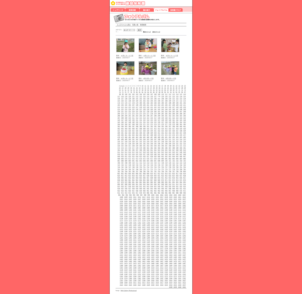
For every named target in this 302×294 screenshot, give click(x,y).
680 (162, 158)
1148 (143, 216)
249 (184, 109)
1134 (148, 214)
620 (151, 152)
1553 (143, 274)
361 (177, 122)
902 (140, 184)
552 (181, 143)
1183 (166, 220)
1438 (166, 257)
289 (122, 115)
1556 (157, 274)
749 (137, 167)
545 (155, 143)
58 (142, 90)
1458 (121, 261)
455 (173, 133)
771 (148, 169)
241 (155, 109)
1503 (121, 268)
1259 (170, 231)
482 (133, 137)
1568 (143, 276)
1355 (130, 246)
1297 (139, 238)
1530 (175, 270)
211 (184, 105)
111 (166, 94)
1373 (143, 248)
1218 (121, 227)
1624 (126, 285)
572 (184, 145)
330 (133, 120)
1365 (175, 246)
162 (144, 101)
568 (170, 145)
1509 (148, 268)
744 (118, 167)
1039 (126, 201)
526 (155, 141)
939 (137, 188)
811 (155, 173)
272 (129, 113)
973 (122, 193)
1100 (130, 210)
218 (140, 107)
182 (148, 103)
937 (129, 188)
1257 (161, 231)
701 (170, 161)
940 (140, 188)
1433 (143, 257)
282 (166, 113)
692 (137, 161)
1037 (184, 199)
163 (148, 101)
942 (148, 188)
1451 (157, 259)
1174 (126, 220)
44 (171, 88)
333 (144, 120)
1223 (143, 227)
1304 (170, 238)
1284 (148, 235)
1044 (148, 201)
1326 (134, 242)
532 (177, 141)
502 (137, 139)
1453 (166, 259)
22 (176, 86)
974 (126, 193)
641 (159, 154)
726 (122, 165)
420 (184, 128)
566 (162, 145)
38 (154, 88)
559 (137, 145)
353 (148, 122)
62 (154, 90)
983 (159, 193)
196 (129, 105)
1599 (148, 280)
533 (181, 141)
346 (122, 122)
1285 (152, 235)
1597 (139, 280)
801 (118, 173)
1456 (179, 259)
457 (181, 133)
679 (159, 158)
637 (144, 154)
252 (126, 111)
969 (177, 191)
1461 (134, 261)
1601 (157, 280)
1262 (184, 231)
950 (177, 188)
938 (133, 188)
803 (126, 173)
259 (151, 111)
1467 (161, 261)
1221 (134, 227)
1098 (121, 210)
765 (126, 169)
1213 (166, 225)
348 (129, 122)
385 (126, 126)
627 (177, 152)
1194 (148, 223)
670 (126, 158)
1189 (126, 223)
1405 (152, 253)
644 (170, 154)
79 (134, 92)
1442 (184, 257)
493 (173, 137)
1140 (175, 214)
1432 (139, 257)
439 (184, 131)
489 (159, 137)
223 (159, 107)
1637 (184, 285)
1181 (157, 220)
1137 (161, 214)
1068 (121, 205)
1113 (121, 212)
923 (148, 186)
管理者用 (143, 25)
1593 (121, 280)
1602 (161, 280)
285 (177, 113)
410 (148, 128)
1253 (143, 231)
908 (162, 184)
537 (126, 143)
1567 (139, 276)
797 (173, 171)
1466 (157, 261)
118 (122, 96)
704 (181, 161)
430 (151, 131)
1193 (143, 223)
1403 (143, 253)
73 (185, 90)
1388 (143, 250)
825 (137, 175)
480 (126, 137)
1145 (130, 216)
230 (184, 107)
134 (181, 96)
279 (155, 113)
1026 (134, 199)
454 (170, 133)
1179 (148, 220)
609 (181, 150)
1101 (134, 210)
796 (170, 171)
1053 (121, 203)
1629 (148, 285)
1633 (166, 285)
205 (162, 105)
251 (122, 111)
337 (159, 120)
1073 (143, 205)
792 (155, 171)
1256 (157, 231)
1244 (170, 229)
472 (166, 135)
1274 (170, 233)
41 (162, 88)
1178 (143, 220)
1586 (157, 278)
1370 (130, 248)
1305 (175, 238)
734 (151, 165)
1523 (143, 270)
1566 (134, 276)
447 (144, 133)
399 (177, 126)
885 (148, 182)
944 (155, 188)
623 (162, 152)
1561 (179, 274)
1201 (179, 223)
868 (155, 180)
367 (129, 124)
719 (166, 163)
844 (137, 178)
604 (162, 150)
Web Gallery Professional (129, 290)
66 (165, 90)
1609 (126, 283)
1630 (152, 285)
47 (179, 88)
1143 (121, 216)
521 (137, 141)
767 (133, 169)
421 (118, 131)
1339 (126, 244)
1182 (161, 220)
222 (155, 107)
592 (118, 150)
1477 (139, 263)
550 (173, 143)
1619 (170, 283)
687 (118, 161)
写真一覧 (135, 25)
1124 (170, 212)
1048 (166, 201)
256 (140, 111)
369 (137, 124)
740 (173, 165)
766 (129, 169)
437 (177, 131)
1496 (157, 265)
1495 (152, 265)
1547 (184, 272)
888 (159, 182)
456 (177, 133)
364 (118, 124)
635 (137, 154)
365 (122, 124)
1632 (161, 285)
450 (155, 133)
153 (181, 98)
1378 (166, 248)
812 (159, 173)
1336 (179, 242)
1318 (166, 240)
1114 (126, 212)
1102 (139, 210)
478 (118, 137)
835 (173, 175)
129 (162, 96)
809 (148, 173)
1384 (126, 250)
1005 (175, 195)
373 (151, 124)
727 (126, 165)
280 (159, 113)
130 (166, 96)
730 (137, 165)
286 (181, 113)
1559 (170, 274)
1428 (121, 257)
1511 (157, 268)
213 (122, 107)
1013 (143, 197)
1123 (166, 212)
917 (126, 186)
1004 (170, 195)
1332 (161, 242)
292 (133, 115)
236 (137, 109)
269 (118, 113)
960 (144, 191)
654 (137, 156)
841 (126, 178)
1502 (184, 265)
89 (162, 92)
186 (162, 103)
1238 (143, 229)
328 (126, 120)
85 (151, 92)
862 (133, 180)
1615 (152, 283)
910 (170, 184)
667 (184, 156)
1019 (170, 197)
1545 (175, 272)
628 (181, 152)
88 (159, 92)
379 (173, 124)
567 (166, 145)
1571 (157, 276)
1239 (148, 229)
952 (184, 188)
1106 (157, 210)
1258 (166, 231)
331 (137, 120)
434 (166, 131)
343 (181, 120)
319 (162, 118)
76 (125, 92)
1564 (126, 276)
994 (130, 195)
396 (166, 126)
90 (165, 92)
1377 (161, 248)
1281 (134, 235)
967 (170, 191)
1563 (121, 276)
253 (129, 111)
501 (133, 139)
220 (148, 107)
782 (118, 171)
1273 (166, 233)
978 (140, 193)
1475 (130, 263)
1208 (143, 225)
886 (151, 182)
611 (118, 152)
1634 (170, 285)
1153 (166, 216)
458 (184, 133)
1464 (148, 261)
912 (177, 184)
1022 (184, 197)
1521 (134, 270)
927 (162, 186)
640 (155, 154)
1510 (152, 268)
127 (155, 96)
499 (126, 139)
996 (137, 195)
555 (122, 145)
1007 (184, 195)
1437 (161, 257)
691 (133, 161)
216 (133, 107)
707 (122, 163)
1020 (175, 197)
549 (170, 143)
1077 (161, 205)
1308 (121, 240)
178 (133, 103)
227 (173, 107)
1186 (179, 220)
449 (151, 133)
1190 (130, 223)
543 (148, 143)
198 (137, 105)
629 (184, 152)
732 (144, 165)
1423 (166, 255)
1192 (139, 223)
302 (170, 115)
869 (159, 180)
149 (166, 98)
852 (166, 178)
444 (133, 133)
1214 (170, 225)
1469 (170, 261)
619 (148, 152)
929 (170, 186)
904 (148, 184)
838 (184, 175)
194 (122, 105)
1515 (175, 268)
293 (137, 115)
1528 (166, 270)
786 (133, 171)
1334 (170, 242)
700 (166, 161)
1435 (152, 257)
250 (118, 111)
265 (173, 111)
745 (122, 167)
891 (170, 182)
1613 (143, 283)
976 (133, 193)
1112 (184, 210)
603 (159, 150)
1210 (152, 225)
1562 (184, 274)
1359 (148, 246)
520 (133, 141)
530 (170, 141)
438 (181, 131)
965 (162, 191)
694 (144, 161)
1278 (121, 235)
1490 (130, 265)
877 (118, 182)
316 (151, 118)
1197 (161, 223)
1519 (126, 270)
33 (140, 88)
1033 (166, 199)
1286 (157, 235)
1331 (157, 242)
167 (162, 101)
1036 (179, 199)
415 (166, 128)
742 (181, 165)
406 (133, 128)
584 (159, 148)
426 (137, 131)
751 (144, 167)
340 (170, 120)
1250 (130, 231)
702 (173, 161)
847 (148, 178)
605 (166, 150)
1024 (126, 199)
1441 (179, 257)
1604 (170, 280)
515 (184, 139)
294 (140, 115)
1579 (126, 278)
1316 (157, 240)
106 (148, 94)
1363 (166, 246)
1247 (184, 229)
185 (159, 103)
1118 (143, 212)
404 (126, 128)
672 (133, 158)
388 (137, 126)
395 (162, 126)
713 (144, 163)
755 (159, 167)
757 (166, 167)
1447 (139, 259)
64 (159, 90)
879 (126, 182)
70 (176, 90)
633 (129, 154)
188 (170, 103)
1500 (175, 265)
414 (162, 128)
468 (151, 135)
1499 (170, 265)
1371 (134, 248)
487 (151, 137)
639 (151, 154)
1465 (152, 261)
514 (181, 139)
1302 (161, 238)
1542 (161, 272)
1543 (166, 272)
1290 (175, 235)
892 (173, 182)
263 (166, 111)
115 (181, 94)
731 (140, 165)
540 (137, 143)
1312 (139, 240)
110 (162, 94)
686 (184, 158)
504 (144, 139)
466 (144, 135)
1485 (175, 263)
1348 (166, 244)
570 (177, 145)
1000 (152, 195)
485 (144, 137)
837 (181, 175)
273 (133, 113)
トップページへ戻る (124, 25)
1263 (121, 233)
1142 (184, 214)
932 (181, 186)
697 (155, 161)
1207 (139, 225)
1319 (170, 240)
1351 (179, 244)
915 (118, 186)
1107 (161, 210)
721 (173, 163)
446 (140, 133)
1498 (166, 265)
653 (133, 156)
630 (118, 154)
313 (140, 118)
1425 (175, 255)
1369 (126, 248)
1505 (130, 268)
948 (170, 188)
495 (181, 137)
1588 (166, 278)
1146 (134, 216)
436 (173, 131)
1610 (130, 283)
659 (155, 156)
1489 (126, 265)
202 (151, 105)
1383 (121, 250)
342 (177, 120)
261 (159, 111)
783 (122, 171)
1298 (143, 238)
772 (151, 169)
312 (137, 118)
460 (122, 135)
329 (129, 120)
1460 (130, 261)
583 (155, 148)
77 (128, 92)
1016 (157, 197)
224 (162, 107)
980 (148, 193)
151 (173, 98)
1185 (175, 220)
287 (184, 113)
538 (129, 143)
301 (166, 115)
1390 (152, 250)
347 (126, 122)
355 (155, 122)
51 (123, 90)
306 (184, 115)
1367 (184, 246)
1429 (126, 257)
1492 (139, 265)
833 (166, 175)
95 (179, 92)
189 (173, 103)
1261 (179, 231)
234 (129, 109)
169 (170, 101)
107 (151, 94)
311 (133, 118)
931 (177, 186)
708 (126, 163)
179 (137, 103)
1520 (130, 270)
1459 (126, 261)
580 (144, 148)
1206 (134, 225)
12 (148, 86)
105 (144, 94)
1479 (148, 263)
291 (129, 115)
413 (159, 128)
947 (166, 188)
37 (151, 88)
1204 (126, 225)
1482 (161, 263)
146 (155, 98)
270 (122, 113)
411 (151, 128)
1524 (148, 270)
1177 (139, 220)
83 (145, 92)
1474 (126, 263)
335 (151, 120)
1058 (143, 203)
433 (162, 131)
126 (151, 96)
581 (148, 148)
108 (155, 94)
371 (144, 124)
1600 (152, 280)
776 (166, 169)
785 (129, 171)
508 (159, 139)
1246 (179, 229)
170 (173, 101)
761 (181, 167)
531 (173, 141)
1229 (170, 227)
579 (140, 148)
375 (159, 124)
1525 (152, 270)
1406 (157, 253)
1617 (161, 283)
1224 (148, 227)
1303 (166, 238)
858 (118, 180)
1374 (148, 248)
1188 (121, 223)
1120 (152, 212)
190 (177, 103)
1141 (179, 214)
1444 (126, 259)
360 (173, 122)
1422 (161, 255)
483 (137, 137)
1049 (170, 201)
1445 (130, 259)
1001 (157, 195)
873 (173, 180)
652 (129, 156)
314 (144, 118)
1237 (139, 229)
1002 (161, 195)
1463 (143, 261)
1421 (157, 255)
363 (184, 122)
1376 (157, 248)
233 (126, 109)
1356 (134, 246)
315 (148, 118)
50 (120, 90)
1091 (157, 208)
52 (125, 90)
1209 (148, 225)
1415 (130, 255)
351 (140, 122)
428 (144, 131)
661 (162, 156)
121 (133, 96)
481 (129, 137)
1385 (130, 250)
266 (177, 111)
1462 (139, 261)
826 (140, 175)
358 (166, 122)
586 (166, 148)
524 (148, 141)
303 (173, 115)
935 (122, 188)
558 (133, 145)
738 (166, 165)
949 (173, 188)
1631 (157, 285)
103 (137, 94)
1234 (126, 229)
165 (155, 101)
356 (159, 122)
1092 (161, 208)
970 (181, 191)
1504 (126, 268)
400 (181, 126)
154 (184, 98)
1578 (121, 278)
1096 (179, 208)
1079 (170, 205)
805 (133, 173)
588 (173, 148)
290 (126, 115)
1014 (148, 197)
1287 (161, 235)
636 (140, 154)
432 (159, 131)
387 (133, 126)
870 (162, 180)
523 (144, 141)
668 (118, 158)
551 (177, 143)
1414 (126, 255)
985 (166, 193)
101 (129, 94)
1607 (184, 280)
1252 (139, 231)
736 (159, 165)
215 (129, 107)
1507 (139, 268)
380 (177, 124)
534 (184, 141)
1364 (170, 246)
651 (126, 156)
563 (151, 145)
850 (159, 178)
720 (170, 163)
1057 (139, 203)
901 (137, 184)
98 (120, 94)
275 (140, 113)
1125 (175, 212)
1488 (121, 265)
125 (148, 96)
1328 (143, 242)
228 (177, 107)
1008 (121, 197)
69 (173, 90)
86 (154, 92)
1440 (175, 257)
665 (177, 156)
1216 (179, 225)
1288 (166, 235)
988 (177, 193)
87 (156, 92)
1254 (148, 231)
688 (122, 161)
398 (173, 126)
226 (170, 107)
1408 (166, 253)
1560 (175, 274)
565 (159, 145)
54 (131, 90)
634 (133, 154)
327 (122, 120)
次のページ (156, 32)
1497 (161, 265)
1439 (170, 257)
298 (155, 115)
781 (184, 169)
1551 (134, 274)
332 (140, 120)
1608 (121, 283)
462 (129, 135)
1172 (184, 218)
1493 (143, 265)
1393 (166, 250)
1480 (152, 263)
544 (151, 143)
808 (144, 173)
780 (181, 169)
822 (126, 175)
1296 (134, 238)
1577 (184, 276)
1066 (179, 203)
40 (159, 88)
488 (155, 137)
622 (159, 152)
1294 (126, 238)
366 (126, 124)
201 (148, 105)
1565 (130, 276)
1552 (139, 274)
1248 (121, 231)
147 (159, 98)
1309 (126, 240)
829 (151, 175)
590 (181, 148)
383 (118, 126)
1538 (143, 272)
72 (182, 90)
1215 (175, 225)
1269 (148, 233)
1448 (143, 259)
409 (144, 128)
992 (123, 195)
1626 (134, 285)
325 (184, 118)
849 (155, 178)
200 (144, 105)
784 (126, 171)
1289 (170, 235)
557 (129, 145)
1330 (152, 242)
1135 (152, 214)
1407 (161, 253)
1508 (143, 268)
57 (140, 90)
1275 (175, 233)
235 (133, 109)
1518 (121, 270)
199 (140, 105)
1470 (175, 261)
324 (181, 118)
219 (144, 107)
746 (126, 167)
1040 (130, 201)
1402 (139, 253)
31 (134, 88)
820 (118, 175)
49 (185, 88)
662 (166, 156)
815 (170, 173)
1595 (130, 280)
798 (177, 171)
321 (170, 118)
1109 (170, 210)
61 (151, 90)
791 (151, 171)
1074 (148, 205)
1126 (179, 212)
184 (155, 103)
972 (118, 193)
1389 (148, 250)
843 (133, 178)
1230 (175, 227)
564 (155, 145)
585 (162, 148)
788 (140, 171)
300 (162, 115)
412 (155, 128)
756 (162, 167)
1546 (179, 272)
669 (122, 158)
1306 (179, 238)
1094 (170, 208)
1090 (152, 208)
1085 (130, 208)
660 (159, 156)
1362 (161, 246)
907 (159, 184)
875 (181, 180)
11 (145, 86)
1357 (139, 246)
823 (129, 175)
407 (137, 128)
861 (129, 180)
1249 (126, 231)
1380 (175, 248)
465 (140, 135)
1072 (139, 205)
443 (129, 133)
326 (118, 120)
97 (185, 92)
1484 (170, 263)
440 (118, 133)
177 (129, 103)
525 (151, 141)
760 (177, 167)
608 (177, 150)
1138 (166, 214)
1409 (170, 253)
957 (133, 191)
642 (162, 154)
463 (133, 135)
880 (129, 182)
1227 (161, 227)
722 (177, 163)
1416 (134, 255)
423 (126, 131)
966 (166, 191)
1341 (134, 244)
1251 (134, 231)
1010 (130, 197)
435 (170, 131)
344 (184, 120)
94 (176, 92)
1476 (134, 263)
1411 (179, 253)
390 (144, 126)
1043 (143, 201)
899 (129, 184)
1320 (175, 240)
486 (148, 137)
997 (141, 195)
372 (148, 124)
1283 (143, 235)
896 (118, 184)
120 (129, 96)
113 (173, 94)
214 (126, 107)
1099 (126, 210)
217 (137, 107)
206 (166, 105)
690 (129, 161)
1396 (179, 250)
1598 (143, 280)
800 (184, 171)
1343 (143, 244)
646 (177, 154)
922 (144, 186)
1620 (175, 283)
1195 (152, 223)
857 (184, 178)
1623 (121, 285)
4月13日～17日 (148, 78)
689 (126, 161)
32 (137, 88)
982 (155, 193)
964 (159, 191)
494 (177, 137)
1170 (175, 218)
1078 (166, 205)
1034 (170, 199)
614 (129, 152)
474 (173, 135)
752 (148, 167)
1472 (184, 261)
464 (137, 135)
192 (184, 103)
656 (144, 156)
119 (126, 96)
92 (171, 92)
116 (184, 94)
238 (144, 109)
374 (155, 124)
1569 (148, 276)
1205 (130, 225)
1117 (139, 212)
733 (148, 165)
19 (168, 86)
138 (126, 98)
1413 (121, 255)
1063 (166, 203)
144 (148, 98)
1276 (179, 233)
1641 (184, 287)
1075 (152, 205)
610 (184, 150)
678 (155, 158)
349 (133, 122)
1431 (134, 257)
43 (168, 88)
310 (129, 118)
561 (144, 145)
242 (159, 109)
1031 (157, 199)
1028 (143, 199)
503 (140, 139)
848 (151, 178)
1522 (139, 270)
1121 (157, 212)
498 (122, 139)
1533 (121, 272)
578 (137, 148)
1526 (157, 270)
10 (142, 86)
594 (126, 150)
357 (162, 122)
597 (137, 150)
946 (162, 188)
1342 (139, 244)
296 (148, 115)
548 (166, 143)
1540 (152, 272)
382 (184, 124)
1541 (157, 272)
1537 (139, 272)
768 (137, 169)
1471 (179, 261)
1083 (121, 208)
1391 (157, 250)
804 (129, 173)
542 (144, 143)
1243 (166, 229)
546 (159, 143)
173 (184, 101)
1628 (143, 285)
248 (181, 109)
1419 (148, 255)
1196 (157, 223)
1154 (170, 216)
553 (184, 143)
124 (144, 96)
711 (137, 163)
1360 (152, 246)
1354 (126, 246)
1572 (161, 276)
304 (177, 115)
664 (173, 156)
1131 (134, 214)
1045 (152, 201)
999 (148, 195)
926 (159, 186)
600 (148, 150)
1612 (139, 283)
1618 (166, 283)
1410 (175, 253)
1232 (184, 227)
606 (170, 150)
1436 (157, 257)
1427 (184, 255)
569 (173, 145)
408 (140, 128)
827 (144, 175)
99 (123, 94)
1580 (130, 278)
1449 (148, 259)
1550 (130, 274)
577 (133, 148)
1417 (139, 255)
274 (137, 113)
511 (170, 139)
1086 (134, 208)
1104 (148, 210)
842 (129, 178)
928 (166, 186)
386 (129, 126)
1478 (143, 263)
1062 (161, 203)
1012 (139, 197)
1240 (152, 229)
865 (144, 180)
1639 (175, 287)
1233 (121, 229)
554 (118, 145)
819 (184, 173)
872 (170, 180)
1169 (170, 218)
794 (162, 171)
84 (148, 92)
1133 (143, 214)
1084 (126, 208)
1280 (130, 235)
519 (129, 141)
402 (118, 128)
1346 (157, 244)
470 (159, 135)
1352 (184, 244)
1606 (179, 280)
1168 (166, 218)
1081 (179, 205)
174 (118, 103)
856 (181, 178)
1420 (152, 255)
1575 (175, 276)
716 (155, 163)
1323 (121, 242)
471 (162, 135)
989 (181, 193)
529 (166, 141)
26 (120, 88)
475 (177, 135)
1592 (184, 278)
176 (126, 103)
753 (151, 167)
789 (144, 171)
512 (173, 139)
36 (148, 88)
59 (145, 90)
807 (140, 173)
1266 (134, 233)
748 (133, 167)
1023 (121, 199)
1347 (161, 244)
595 (129, 150)
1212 (161, 225)
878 (122, 182)
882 (137, 182)
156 (122, 101)
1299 (148, 238)
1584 (148, 278)
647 (181, 154)
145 (151, 98)
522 (140, 141)
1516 (179, 268)
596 (133, 150)
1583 (143, 278)
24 (182, 86)
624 (166, 152)
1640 (179, 287)
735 (155, 165)
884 (144, 182)
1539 (148, 272)
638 (148, 154)
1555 (152, 274)
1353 (121, 246)
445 (137, 133)
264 (170, 111)
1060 (152, 203)
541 (140, 143)
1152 (161, 216)
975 (129, 193)
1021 (179, 197)
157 (126, 101)
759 (173, 167)
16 (159, 86)
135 (184, 96)
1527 (161, 270)
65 (162, 90)
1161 (134, 218)
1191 (134, 223)
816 (173, 173)
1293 (121, 238)
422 (122, 131)
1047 (161, 201)
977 (137, 193)
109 (159, 94)
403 (122, 128)
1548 (121, 274)
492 (170, 137)
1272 (161, 233)
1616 (157, 283)
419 (181, 128)
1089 (148, 208)
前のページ (147, 32)
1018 (166, 197)
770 (144, 169)
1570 (152, 276)
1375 (152, 248)
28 (125, 88)
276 (144, 113)
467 (148, 135)
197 (133, 105)
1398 (121, 253)
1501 (179, 265)
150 (170, 98)
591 (184, 148)
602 (155, 150)
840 (122, 178)
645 (173, 154)
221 (151, 107)
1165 (152, 218)
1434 (148, 257)
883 (140, 182)
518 (126, 141)
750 (140, 167)
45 (173, 88)
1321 (179, 240)
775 (162, 169)
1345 (152, 244)
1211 (157, 225)
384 (122, 126)
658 (151, 156)
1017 (161, 197)
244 (166, 109)
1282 (139, 235)
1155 (175, 216)
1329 (148, 242)
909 (166, 184)
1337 (184, 242)
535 (118, 143)
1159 (126, 218)
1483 (166, 263)
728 (129, 165)
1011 (134, 197)
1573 (166, 276)
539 (133, 143)
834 (170, 175)
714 (148, 163)
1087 (139, 208)
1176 (134, 220)
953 (118, 191)
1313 (143, 240)
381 (181, 124)
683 (173, 158)
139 (129, 98)
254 (133, 111)
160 (137, 101)
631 (122, 154)
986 (170, 193)
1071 (134, 205)
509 (162, 139)
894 (181, 182)
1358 (143, 246)
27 (123, 88)
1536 (134, 272)
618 (144, 152)
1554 (148, 274)
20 (171, 86)
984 (162, 193)
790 (148, 171)
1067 (184, 203)
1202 (184, 223)
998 (145, 195)
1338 (121, 244)
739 (170, 165)
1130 (130, 214)
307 (118, 118)
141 (137, 98)
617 (140, 152)
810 (151, 173)
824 (133, 175)
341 (173, 120)
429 (148, 131)
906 (155, 184)
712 (140, 163)
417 (173, 128)
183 (151, 103)
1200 (175, 223)
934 (118, 188)
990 (184, 193)
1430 (130, 257)
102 (133, 94)
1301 (157, 238)
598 (140, 150)
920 (137, 186)
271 (126, 113)
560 (140, 145)
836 (177, 175)
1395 (175, 250)
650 (122, 156)
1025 (130, 199)
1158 (121, 218)
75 (123, 92)
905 (151, 184)
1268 (143, 233)
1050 (175, 201)
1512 (161, 268)
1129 (126, 214)
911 (173, 184)
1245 (175, 229)
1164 (148, 218)
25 (185, 86)
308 (122, 118)
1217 (184, 225)
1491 (134, 265)
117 (118, 96)
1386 (134, 250)
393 (155, 126)
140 (133, 98)
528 (162, 141)
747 (129, 167)
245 (170, 109)
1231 (179, 227)
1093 (166, 208)
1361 (157, 246)
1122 (161, 212)
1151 (157, 216)
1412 (184, 253)
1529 (170, 270)
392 (151, 126)
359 (170, 122)
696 (151, 161)
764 (122, 169)
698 (159, 161)
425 (133, 131)
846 (144, 178)
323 (177, 118)
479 (122, 137)
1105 (152, 210)
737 (162, 165)
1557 (161, 274)
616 (137, 152)
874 (177, 180)
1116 (134, 212)
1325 (130, 242)
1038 (121, 201)
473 (170, 135)
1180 (152, 220)
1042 (139, 201)
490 (162, 137)
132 (173, 96)
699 (162, 161)
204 (159, 105)
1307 (184, 238)
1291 (179, 235)
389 (140, 126)
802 (122, 173)
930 (173, 186)
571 (181, 145)
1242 (161, 229)
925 (155, 186)
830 (155, 175)
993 (127, 195)
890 (166, 182)
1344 (148, 244)
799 (181, 171)
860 (126, 180)
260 (155, 111)
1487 (184, 263)
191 (181, 103)
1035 (175, 199)
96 (182, 92)
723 (181, 163)
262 (162, 111)
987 (173, 193)
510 (166, 139)
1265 (130, 233)
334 (148, 120)
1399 (126, 253)
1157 (184, 216)
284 (173, 113)
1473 (121, 263)
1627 (139, 285)
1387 (139, 250)
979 (144, 193)
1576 (179, 276)
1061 (157, 203)
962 (151, 191)
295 (144, 115)
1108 (166, 210)
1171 (179, 218)
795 (166, 171)
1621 (179, 283)
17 (162, 86)
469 (155, 135)
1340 (130, 244)
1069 (126, 205)
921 (140, 186)
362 (181, 122)
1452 (161, 259)
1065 (175, 203)
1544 (170, 272)
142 (140, 98)
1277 (184, 233)
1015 (152, 197)
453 (166, 133)
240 (151, 109)
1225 (152, 227)
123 (140, 96)
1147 (139, 216)
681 (166, 158)
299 (159, 115)
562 (148, 145)
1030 (152, 199)
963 (155, 191)
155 (118, 101)
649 (118, 156)
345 (118, 122)
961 (148, 191)
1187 (184, 220)
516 (118, 141)
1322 (184, 240)
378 (170, 124)
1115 (130, 212)
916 (122, 186)
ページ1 (121, 86)
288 (118, 115)
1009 (126, 197)
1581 (134, 278)
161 (140, 101)
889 (162, 182)
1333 (166, 242)
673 (137, 158)
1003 (166, 195)
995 (134, 195)
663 (170, 156)
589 (177, 148)
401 (184, 126)
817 (177, 173)
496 (184, 137)
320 (166, 118)
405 (129, 128)
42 (165, 88)
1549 (126, 274)
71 (179, 90)
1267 (139, 233)
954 (122, 191)
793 (159, 171)
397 (170, 126)
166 (159, 101)
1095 (175, 208)
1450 (152, 259)
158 (129, 101)
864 (140, 180)
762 (184, 167)
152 (177, 98)
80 (137, 92)
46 (176, 88)
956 (129, 191)
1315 (152, 240)
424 (129, 131)
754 (155, 167)
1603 (166, 280)
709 (129, 163)
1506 (134, 268)
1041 (134, 201)
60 (148, 90)
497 (118, 139)
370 (140, 124)
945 (159, 188)
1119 (148, 212)
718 (162, 163)
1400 (130, 253)
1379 (170, 248)
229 (181, 107)
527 (159, 141)
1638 (170, 287)
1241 (157, 229)
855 (177, 178)
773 (155, 169)
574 (122, 148)
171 (177, 101)
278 (151, 113)
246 (173, 109)
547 (162, 143)
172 (181, 101)
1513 (166, 268)
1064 (170, 203)
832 (162, 175)
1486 (179, 263)
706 (118, 163)
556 (126, 145)
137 (122, 98)
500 (129, 139)
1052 (184, 201)
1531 (179, 270)
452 (162, 133)
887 (155, 182)
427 (140, 131)
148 (162, 98)
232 (122, 109)
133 (177, 96)
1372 (139, 248)
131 (170, 96)
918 (129, 186)
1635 (175, 285)
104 (140, 94)
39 (156, 88)
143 (144, 98)
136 (118, 98)
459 (118, 135)
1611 (134, 283)
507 (155, 139)
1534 (126, 272)
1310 (130, 240)
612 (122, 152)
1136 (157, 214)
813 (162, 173)
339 (166, 120)
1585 (152, 278)
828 (148, 175)
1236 (134, 229)
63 (156, 90)
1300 (152, 238)
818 (181, 173)
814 (166, 173)
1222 (139, 227)
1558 (166, 274)
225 (166, 107)
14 (154, 86)
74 (120, 92)
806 (137, 173)
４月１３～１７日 (127, 55)
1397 (184, 250)
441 (122, 133)
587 (170, 148)
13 (151, 86)
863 (137, 180)
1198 (166, 223)
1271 (157, 233)
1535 (130, 272)
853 (170, 178)
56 (137, 90)
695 (148, 161)
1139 (170, 214)
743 (184, 165)
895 (184, 182)
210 (181, 105)
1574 (170, 276)
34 (142, 88)
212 (118, 107)
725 (118, 165)
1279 (126, 235)
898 (126, 184)
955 (126, 191)
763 (118, 169)
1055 (130, 203)
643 (166, 154)
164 (151, 101)
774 (159, 169)
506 (151, 139)
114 (177, 94)
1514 (170, 268)
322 (173, 118)
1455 (175, 259)
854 (173, 178)
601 (151, 150)
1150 (152, 216)
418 (177, 128)
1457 (184, 259)
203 (155, 105)
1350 (175, 244)
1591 (179, 278)
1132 (139, 214)
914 (184, 184)
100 (126, 94)
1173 (121, 220)
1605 (175, 280)
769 (140, 169)
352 (144, 122)
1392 (161, 250)
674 (140, 158)
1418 (143, 255)
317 (155, 118)
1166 (157, 218)
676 (148, 158)
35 (145, 88)
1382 (184, 248)
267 (181, 111)
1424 (170, 255)
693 (140, 161)
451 (159, 133)
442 (126, 133)
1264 (126, 233)
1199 (170, 223)
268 (184, 111)
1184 (170, 220)
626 (173, 152)
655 (140, 156)
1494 (148, 265)
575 (126, 148)
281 (162, 113)
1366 (179, 246)
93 (173, 92)
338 (162, 120)
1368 (121, 248)
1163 (143, 218)
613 (126, 152)
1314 (148, 240)
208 (173, 105)
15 (156, 86)
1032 (161, 199)
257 (144, 111)
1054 (126, 203)
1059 (148, 203)
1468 (166, 261)
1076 (157, 205)
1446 (134, 259)
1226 (157, 227)
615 (133, 152)
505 (148, 139)
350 (137, 122)
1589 (170, 278)
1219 (126, 227)
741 (177, 165)
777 (170, 169)
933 (184, 186)
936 (126, 188)
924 (151, 186)
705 (184, 161)
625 (170, 152)
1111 (179, 210)
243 (162, 109)
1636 (179, 285)
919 (133, 186)
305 (181, 115)
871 (166, 180)
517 (122, 141)
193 (118, 105)
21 (173, 86)
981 (151, 193)
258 (148, 111)
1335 (175, 242)
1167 (161, 218)
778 (173, 169)
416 (170, 128)
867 (151, 180)
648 (184, 154)
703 (177, 161)
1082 (184, 205)
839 (118, 178)
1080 (175, 205)
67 (168, 90)
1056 (134, 203)
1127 (184, 212)
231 (118, 109)
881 (133, 182)
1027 (139, 199)
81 (140, 92)
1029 (148, 199)
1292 (184, 235)
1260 (175, 231)
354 (151, 122)
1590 (175, 278)
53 (128, 90)
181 (144, 103)
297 (151, 115)
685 (181, 158)
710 (133, 163)
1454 (170, 259)
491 (166, 137)
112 (170, 94)
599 (144, 150)
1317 (161, 240)
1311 (134, 240)
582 (151, 148)
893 (177, 182)
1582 (139, 278)
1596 (134, 280)
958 (137, 191)
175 (122, 103)
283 (170, 113)
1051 (179, 201)
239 (148, 109)
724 (184, 163)
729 (133, 165)
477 (184, 135)
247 (177, 109)
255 (137, 111)
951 (181, 188)
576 (129, 148)
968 (173, 191)
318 (159, 118)
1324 (126, 242)
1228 (166, 227)
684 (177, 158)
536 (122, 143)
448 (148, 133)
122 (137, 96)
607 (173, 150)
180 (140, 103)
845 (140, 178)
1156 (179, 216)
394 (159, 126)
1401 (134, 253)
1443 (121, 259)
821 (122, 175)
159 (133, 101)
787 (137, 171)
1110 (175, 210)
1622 (184, 283)
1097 (184, 208)
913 (181, 184)
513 (177, 139)
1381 (179, 248)
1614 (148, 283)
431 (155, 131)
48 (182, 88)
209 (177, 105)
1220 (130, 227)
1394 (170, 250)
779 (177, 169)
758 (170, 167)
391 (148, 126)
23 (179, 86)
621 (155, 152)
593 (122, 150)
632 (126, 154)
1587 (161, 278)
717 (159, 163)
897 (122, 184)
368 (133, 124)
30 (131, 88)
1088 (143, 208)
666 (181, 156)
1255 (152, 231)
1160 (130, 218)
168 (166, 101)
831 (159, 175)
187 (166, 103)
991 (119, 195)
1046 (157, 201)
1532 (184, 270)
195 (126, 105)
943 (151, 188)
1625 (130, 285)
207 (170, 105)
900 (133, 184)
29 (128, 88)
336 (155, 120)
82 (142, 92)
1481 (157, 263)
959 (140, 191)
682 (170, 158)
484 (140, 137)
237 (140, 109)
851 (162, 178)
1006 (179, 195)
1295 (130, 238)
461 (126, 135)
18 (165, 86)
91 (168, 92)
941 (144, 188)
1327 (139, 242)
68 (171, 90)
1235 (130, 229)
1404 (148, 253)
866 (148, 180)
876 (184, 180)
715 (151, 163)
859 (122, 180)
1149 (148, 216)
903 (144, 184)
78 (131, 92)
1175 (130, 220)
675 (144, 158)
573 (118, 148)
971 (184, 191)
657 (148, 156)
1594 (126, 280)
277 (148, 113)
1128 (121, 214)
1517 (184, 268)
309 (126, 118)
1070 (130, 205)
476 (181, 135)
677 (151, 158)
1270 (152, 233)
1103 (143, 210)
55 (134, 90)
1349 (170, 244)
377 (166, 124)
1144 (126, 216)
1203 (121, 225)
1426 (179, 255)
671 (129, 158)
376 (162, 124)
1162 (139, 218)
